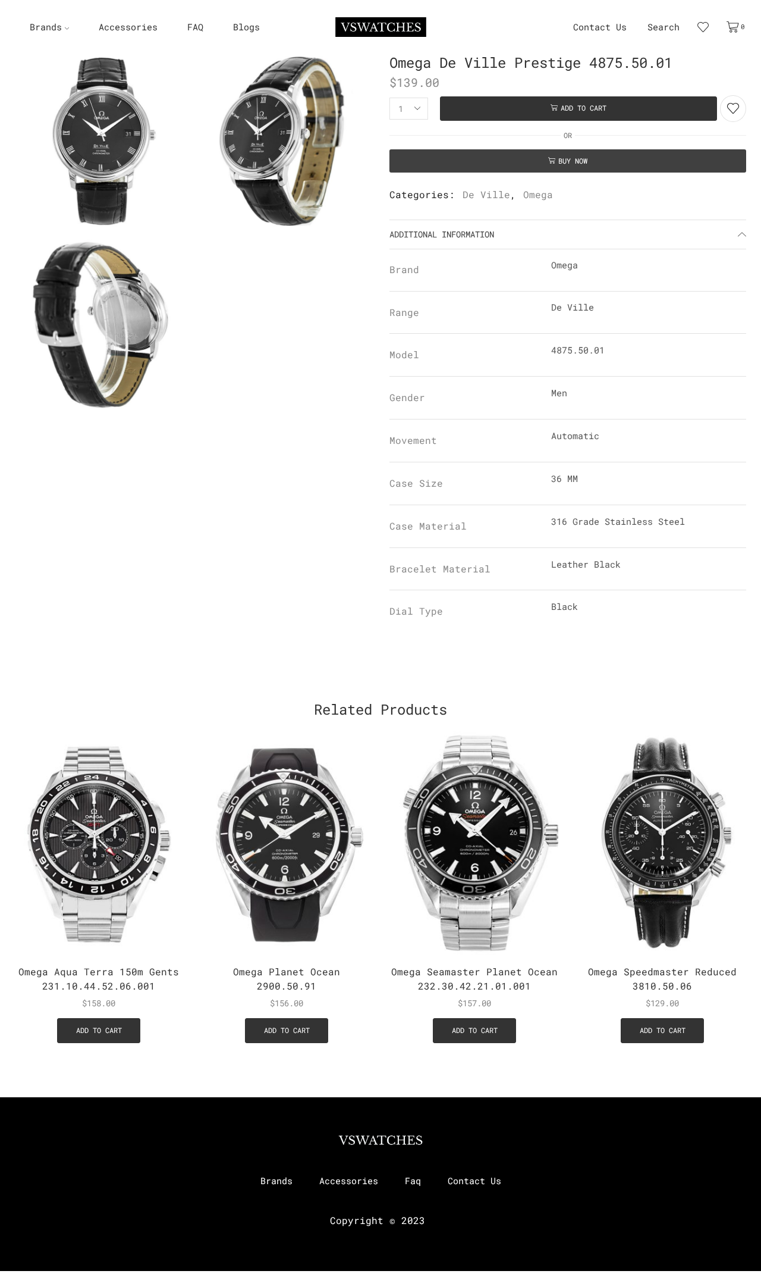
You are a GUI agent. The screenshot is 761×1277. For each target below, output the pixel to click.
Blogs (246, 27)
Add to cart (583, 108)
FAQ (195, 27)
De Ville (486, 194)
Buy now (572, 161)
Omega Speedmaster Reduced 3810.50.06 (662, 978)
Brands (46, 27)
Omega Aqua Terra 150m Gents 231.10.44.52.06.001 (98, 978)
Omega (538, 194)
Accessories (128, 27)
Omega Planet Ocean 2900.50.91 (286, 978)
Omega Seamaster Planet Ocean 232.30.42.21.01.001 (474, 978)
